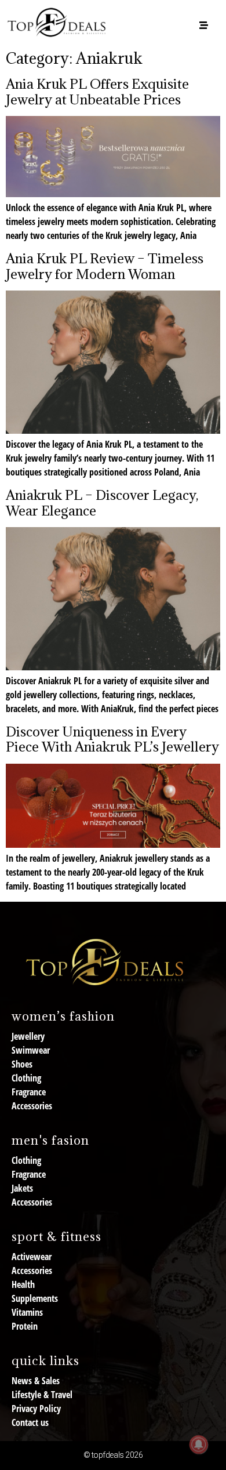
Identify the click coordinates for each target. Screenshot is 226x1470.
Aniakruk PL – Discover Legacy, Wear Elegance (102, 502)
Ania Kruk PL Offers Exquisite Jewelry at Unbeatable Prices (97, 91)
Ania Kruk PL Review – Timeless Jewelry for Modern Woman (104, 265)
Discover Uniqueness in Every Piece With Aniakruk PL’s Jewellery (112, 739)
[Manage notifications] (198, 1444)
